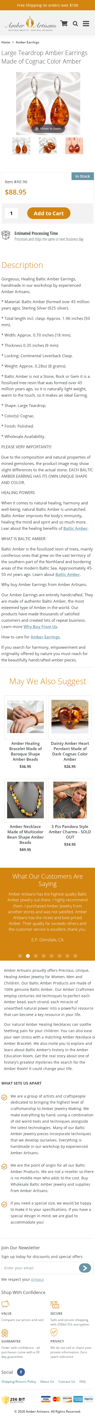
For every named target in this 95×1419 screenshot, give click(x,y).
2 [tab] (27, 956)
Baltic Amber (75, 528)
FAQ (82, 1381)
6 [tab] (59, 956)
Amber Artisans (34, 1190)
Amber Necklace (77, 1037)
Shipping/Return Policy (18, 1381)
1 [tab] (19, 956)
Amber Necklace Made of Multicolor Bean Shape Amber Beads (25, 834)
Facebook (21, 1372)
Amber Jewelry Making (61, 1108)
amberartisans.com (31, 23)
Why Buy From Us (40, 626)
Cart (64, 23)
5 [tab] (51, 956)
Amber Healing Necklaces (48, 1024)
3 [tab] (35, 956)
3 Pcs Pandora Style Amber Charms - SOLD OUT (70, 832)
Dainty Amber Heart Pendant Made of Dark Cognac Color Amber (70, 751)
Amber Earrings (45, 636)
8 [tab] (75, 956)
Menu (85, 23)
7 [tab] (67, 956)
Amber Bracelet (17, 1043)
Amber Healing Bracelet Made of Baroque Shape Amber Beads (25, 751)
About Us (47, 1381)
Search (74, 23)
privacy (37, 1279)
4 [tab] (43, 956)
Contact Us (66, 1381)
